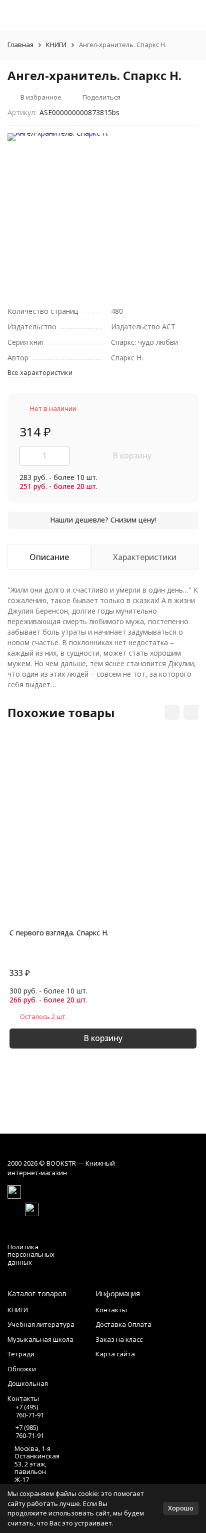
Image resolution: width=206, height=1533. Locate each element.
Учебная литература (41, 1324)
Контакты (111, 1309)
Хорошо (181, 1507)
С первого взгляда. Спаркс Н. (59, 932)
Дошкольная (28, 1383)
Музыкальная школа (41, 1339)
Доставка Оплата (124, 1324)
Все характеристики (40, 372)
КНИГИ (56, 44)
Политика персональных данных (31, 1254)
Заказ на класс (119, 1339)
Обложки (22, 1368)
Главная (21, 44)
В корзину (132, 455)
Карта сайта (115, 1353)
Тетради (21, 1353)
